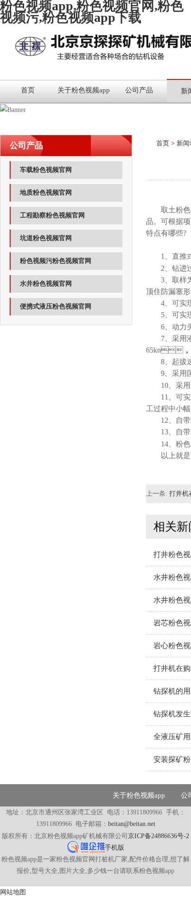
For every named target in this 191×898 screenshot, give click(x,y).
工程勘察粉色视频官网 (52, 215)
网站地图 (13, 892)
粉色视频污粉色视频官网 (55, 260)
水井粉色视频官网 (46, 283)
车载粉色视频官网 (46, 169)
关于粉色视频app (83, 90)
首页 (28, 90)
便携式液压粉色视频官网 (55, 306)
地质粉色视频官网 (46, 192)
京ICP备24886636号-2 (158, 835)
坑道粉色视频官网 (46, 238)
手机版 (114, 847)
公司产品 (139, 90)
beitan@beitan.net (131, 823)
